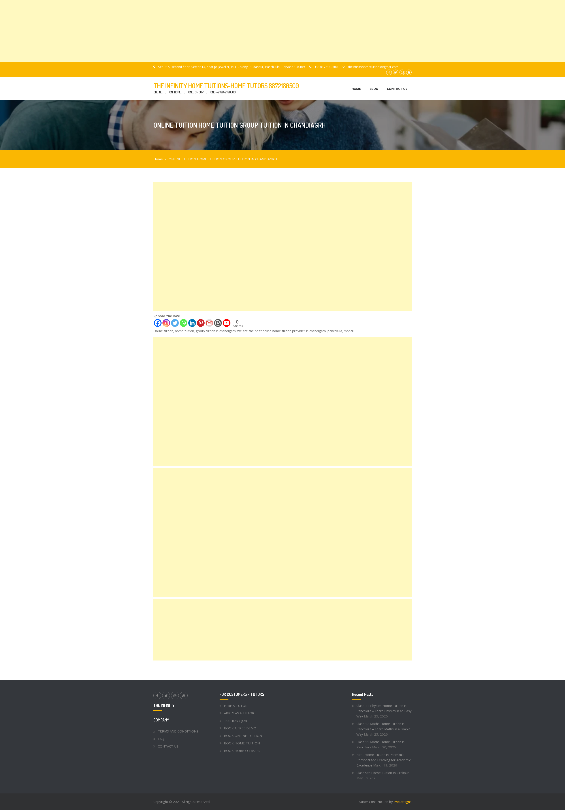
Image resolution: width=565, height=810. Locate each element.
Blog (374, 89)
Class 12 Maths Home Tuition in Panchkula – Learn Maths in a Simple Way (383, 728)
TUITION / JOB (235, 720)
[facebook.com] (157, 695)
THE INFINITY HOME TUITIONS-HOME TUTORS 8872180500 (226, 85)
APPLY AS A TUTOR (239, 713)
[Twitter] (175, 323)
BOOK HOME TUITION (242, 743)
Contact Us (397, 89)
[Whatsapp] (183, 323)
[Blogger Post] (218, 323)
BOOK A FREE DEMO (240, 728)
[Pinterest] (201, 323)
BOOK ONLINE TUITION (243, 735)
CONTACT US (168, 746)
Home (356, 89)
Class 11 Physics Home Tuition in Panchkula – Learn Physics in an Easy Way (384, 710)
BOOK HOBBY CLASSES (242, 750)
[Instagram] (166, 323)
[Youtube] (226, 323)
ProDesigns (403, 801)
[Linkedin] (192, 323)
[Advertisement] (132, 31)
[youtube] (184, 695)
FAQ (161, 738)
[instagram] (175, 695)
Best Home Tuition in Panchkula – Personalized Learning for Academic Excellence (383, 759)
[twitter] (166, 695)
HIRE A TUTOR (235, 705)
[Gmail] (209, 323)
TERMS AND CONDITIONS (178, 731)
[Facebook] (158, 323)
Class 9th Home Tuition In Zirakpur (382, 772)
